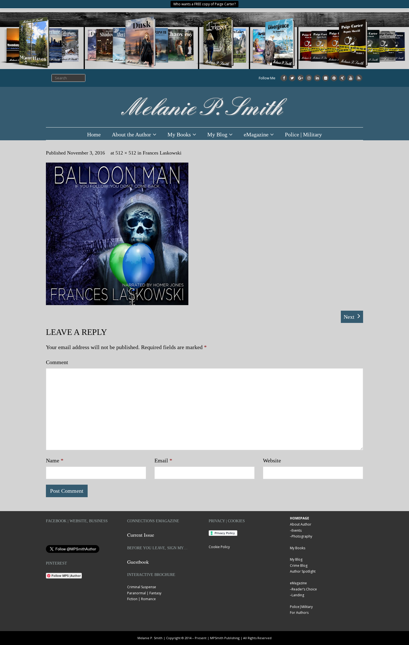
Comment (57, 362)
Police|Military (301, 606)
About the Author (131, 134)
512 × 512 (125, 153)
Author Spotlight (303, 571)
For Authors (299, 612)
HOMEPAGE (299, 518)
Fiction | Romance (141, 599)
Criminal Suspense (141, 587)
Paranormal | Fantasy (144, 593)
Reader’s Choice (304, 589)
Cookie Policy (219, 547)
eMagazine (256, 134)
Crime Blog (298, 565)
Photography (302, 536)
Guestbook (138, 561)
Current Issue (140, 534)
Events (297, 530)
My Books (179, 134)
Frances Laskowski (162, 153)
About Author (300, 524)
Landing (298, 595)
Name (54, 460)
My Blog (217, 134)
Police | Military (303, 134)
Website (272, 460)
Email (163, 460)
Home (94, 134)
